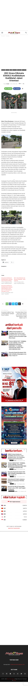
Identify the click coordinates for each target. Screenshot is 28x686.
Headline (7, 36)
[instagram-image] (7, 538)
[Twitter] (13, 303)
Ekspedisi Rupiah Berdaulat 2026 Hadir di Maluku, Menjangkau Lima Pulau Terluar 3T (17, 354)
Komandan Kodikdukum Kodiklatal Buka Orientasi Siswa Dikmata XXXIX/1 (6, 279)
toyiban (16, 491)
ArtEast (14, 680)
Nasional (7, 69)
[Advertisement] (14, 16)
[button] (2, 33)
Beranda (3, 36)
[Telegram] (16, 303)
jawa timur (14, 69)
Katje (15, 476)
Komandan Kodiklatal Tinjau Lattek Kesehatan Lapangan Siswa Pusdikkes (7, 314)
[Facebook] (10, 303)
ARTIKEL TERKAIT (14, 324)
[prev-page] (2, 359)
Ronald (8, 83)
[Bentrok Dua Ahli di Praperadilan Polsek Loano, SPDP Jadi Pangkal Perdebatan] (4, 488)
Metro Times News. (10, 678)
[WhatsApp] (7, 303)
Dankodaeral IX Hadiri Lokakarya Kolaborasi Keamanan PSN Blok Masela (16, 480)
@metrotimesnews (14, 528)
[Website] (17, 673)
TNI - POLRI (24, 69)
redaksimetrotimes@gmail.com (17, 664)
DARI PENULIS (14, 328)
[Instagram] (6, 673)
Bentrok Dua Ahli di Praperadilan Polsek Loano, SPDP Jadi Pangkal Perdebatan (16, 488)
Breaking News (11, 491)
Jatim (11, 69)
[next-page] (4, 359)
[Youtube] (21, 673)
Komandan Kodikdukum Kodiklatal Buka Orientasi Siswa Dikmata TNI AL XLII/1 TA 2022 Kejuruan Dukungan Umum (6, 288)
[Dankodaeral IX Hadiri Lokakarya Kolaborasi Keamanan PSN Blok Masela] (4, 481)
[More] (22, 88)
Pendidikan (19, 69)
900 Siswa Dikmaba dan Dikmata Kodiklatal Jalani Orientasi (19, 279)
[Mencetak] (19, 303)
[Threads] (25, 673)
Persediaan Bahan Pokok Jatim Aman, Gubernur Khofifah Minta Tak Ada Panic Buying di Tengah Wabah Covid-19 (21, 315)
